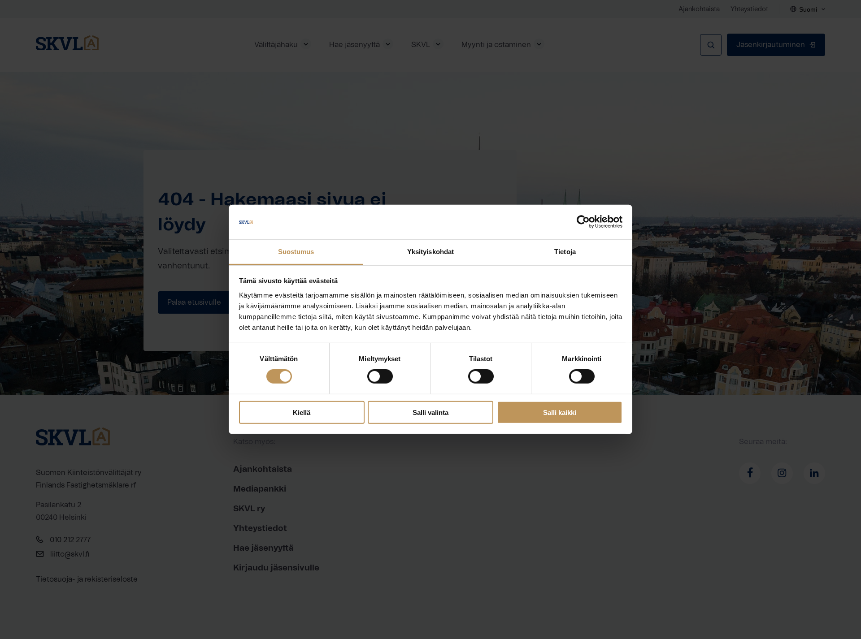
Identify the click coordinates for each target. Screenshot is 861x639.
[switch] (380, 376)
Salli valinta (430, 412)
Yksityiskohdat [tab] (430, 251)
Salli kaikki (559, 412)
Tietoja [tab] (565, 251)
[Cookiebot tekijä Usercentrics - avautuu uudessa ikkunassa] (583, 222)
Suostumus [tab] (296, 251)
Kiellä (301, 412)
